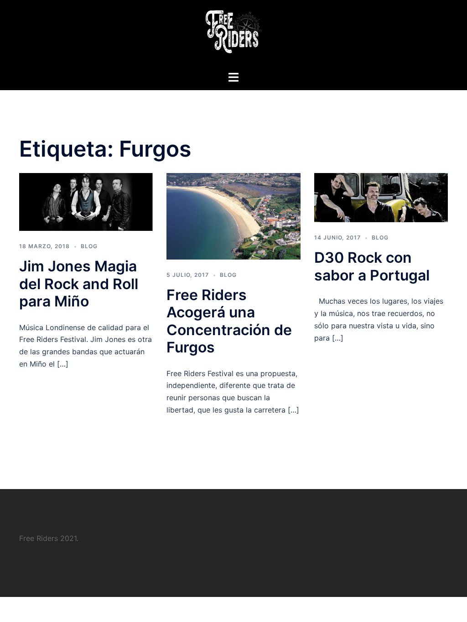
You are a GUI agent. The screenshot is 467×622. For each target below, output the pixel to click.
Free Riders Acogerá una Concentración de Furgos (229, 321)
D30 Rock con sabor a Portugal (372, 266)
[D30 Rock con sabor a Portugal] (381, 196)
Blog (89, 246)
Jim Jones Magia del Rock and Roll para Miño (78, 283)
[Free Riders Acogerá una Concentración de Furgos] (233, 215)
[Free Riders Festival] (233, 34)
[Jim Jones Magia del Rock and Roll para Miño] (86, 201)
